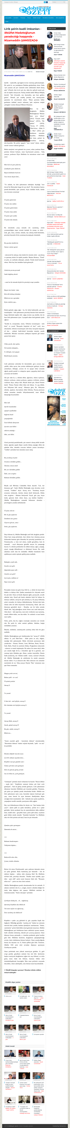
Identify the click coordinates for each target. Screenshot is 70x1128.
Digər (6, 21)
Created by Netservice (59, 1126)
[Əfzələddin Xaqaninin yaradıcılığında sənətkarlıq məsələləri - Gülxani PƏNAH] (38, 1100)
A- (32, 71)
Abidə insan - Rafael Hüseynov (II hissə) (59, 136)
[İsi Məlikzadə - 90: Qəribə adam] (24, 989)
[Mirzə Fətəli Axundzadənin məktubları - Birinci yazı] (24, 1027)
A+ (30, 71)
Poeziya (22, 17)
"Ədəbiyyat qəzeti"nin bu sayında (55, 243)
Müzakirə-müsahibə (48, 17)
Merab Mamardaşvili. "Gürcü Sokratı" (54, 263)
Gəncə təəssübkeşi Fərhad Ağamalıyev (56, 193)
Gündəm (15, 17)
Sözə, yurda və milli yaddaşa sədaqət (56, 297)
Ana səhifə (8, 17)
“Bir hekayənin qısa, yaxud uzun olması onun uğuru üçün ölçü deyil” (55, 252)
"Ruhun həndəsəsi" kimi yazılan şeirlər (60, 86)
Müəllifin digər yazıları (12, 982)
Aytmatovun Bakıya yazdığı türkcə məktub (56, 306)
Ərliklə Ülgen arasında (38, 1062)
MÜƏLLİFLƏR (52, 28)
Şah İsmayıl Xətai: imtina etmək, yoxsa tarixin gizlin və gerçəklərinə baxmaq (59, 48)
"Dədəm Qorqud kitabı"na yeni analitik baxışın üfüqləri (10, 1086)
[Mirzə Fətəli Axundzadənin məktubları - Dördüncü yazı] (10, 1008)
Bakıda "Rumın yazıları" (55, 208)
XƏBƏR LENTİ (52, 155)
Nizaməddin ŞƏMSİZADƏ (14, 75)
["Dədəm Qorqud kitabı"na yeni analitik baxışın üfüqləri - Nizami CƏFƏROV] (10, 1076)
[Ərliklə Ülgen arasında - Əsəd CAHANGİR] (38, 1053)
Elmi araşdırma (60, 17)
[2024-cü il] (10, 989)
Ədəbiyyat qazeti (13, 1126)
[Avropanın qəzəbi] (38, 1027)
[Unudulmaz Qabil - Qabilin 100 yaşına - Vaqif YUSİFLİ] (10, 1100)
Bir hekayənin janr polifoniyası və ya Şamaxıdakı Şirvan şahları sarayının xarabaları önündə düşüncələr (39, 1087)
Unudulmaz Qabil (10, 1108)
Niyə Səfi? (59, 63)
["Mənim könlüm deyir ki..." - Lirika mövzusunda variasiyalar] (38, 989)
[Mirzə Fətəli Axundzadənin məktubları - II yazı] (10, 1027)
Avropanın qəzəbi (39, 1034)
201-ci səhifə (53, 184)
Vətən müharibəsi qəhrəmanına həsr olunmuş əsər (56, 315)
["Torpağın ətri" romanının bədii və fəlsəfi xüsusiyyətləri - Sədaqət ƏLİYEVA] (24, 1100)
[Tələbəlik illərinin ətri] (24, 1008)
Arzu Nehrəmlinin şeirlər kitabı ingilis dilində (55, 235)
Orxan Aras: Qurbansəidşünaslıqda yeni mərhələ (11, 1064)
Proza (29, 17)
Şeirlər (55, 201)
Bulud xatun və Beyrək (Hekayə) (56, 216)
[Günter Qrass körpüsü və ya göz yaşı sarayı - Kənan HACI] (24, 1076)
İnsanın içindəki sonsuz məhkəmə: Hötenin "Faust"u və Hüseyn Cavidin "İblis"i (59, 351)
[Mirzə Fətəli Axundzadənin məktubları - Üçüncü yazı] (38, 1008)
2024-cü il (8, 996)
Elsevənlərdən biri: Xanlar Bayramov (59, 76)
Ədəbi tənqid (36, 17)
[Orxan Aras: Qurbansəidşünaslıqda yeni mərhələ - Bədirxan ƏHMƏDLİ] (10, 1053)
